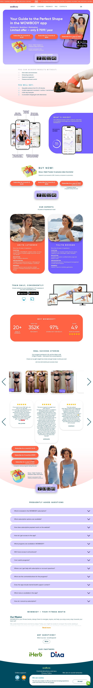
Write (46, 641)
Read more (46, 628)
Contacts (63, 6)
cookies (52, 682)
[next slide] (89, 381)
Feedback (49, 6)
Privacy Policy (46, 673)
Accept (80, 681)
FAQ (56, 6)
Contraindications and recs (46, 671)
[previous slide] (4, 381)
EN (81, 6)
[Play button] (28, 142)
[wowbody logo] (14, 7)
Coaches (40, 6)
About (33, 6)
